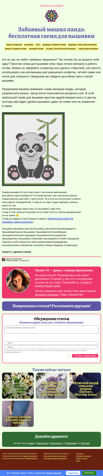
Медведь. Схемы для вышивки (82, 45)
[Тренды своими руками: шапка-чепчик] (18, 414)
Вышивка (28, 45)
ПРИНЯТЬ (89, 473)
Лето (38, 45)
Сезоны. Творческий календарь (61, 49)
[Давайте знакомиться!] (18, 281)
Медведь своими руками (54, 45)
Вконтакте (42, 443)
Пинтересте (57, 443)
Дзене (31, 443)
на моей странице (47, 294)
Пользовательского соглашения (66, 350)
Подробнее (73, 473)
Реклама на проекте (83, 456)
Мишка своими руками (15, 49)
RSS (78, 461)
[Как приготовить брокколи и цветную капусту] (18, 388)
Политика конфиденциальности (55, 458)
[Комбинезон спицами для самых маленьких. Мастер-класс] (52, 388)
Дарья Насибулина (30, 456)
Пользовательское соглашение (55, 456)
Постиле (85, 443)
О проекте (80, 454)
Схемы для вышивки (88, 49)
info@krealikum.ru (31, 458)
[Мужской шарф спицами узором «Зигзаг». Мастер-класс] (85, 388)
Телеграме (71, 443)
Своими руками (36, 49)
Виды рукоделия (14, 45)
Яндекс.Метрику (53, 473)
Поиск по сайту (82, 458)
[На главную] (51, 21)
